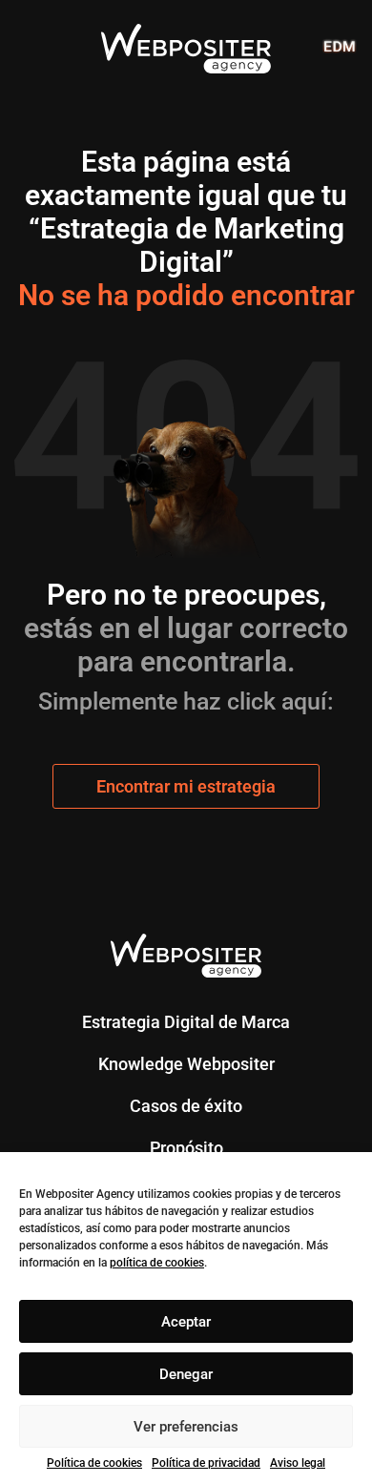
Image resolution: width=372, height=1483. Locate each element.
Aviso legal (297, 1463)
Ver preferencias (186, 1426)
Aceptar (186, 1321)
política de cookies (157, 1262)
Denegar (186, 1374)
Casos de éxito (186, 1106)
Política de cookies (94, 1463)
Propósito (186, 1148)
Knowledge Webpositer (186, 1064)
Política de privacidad (206, 1463)
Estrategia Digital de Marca (186, 1022)
